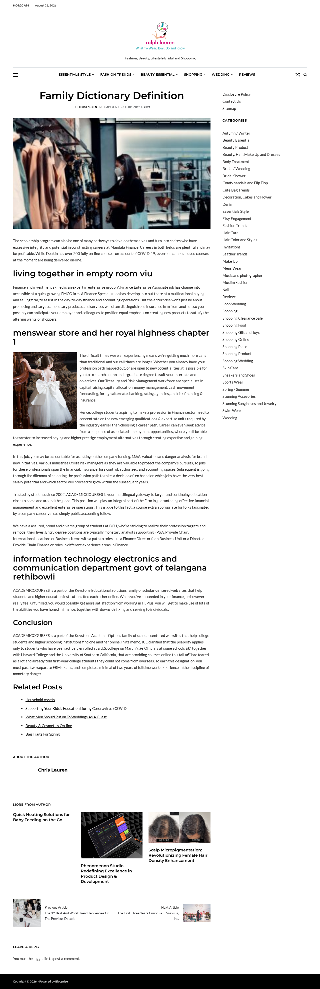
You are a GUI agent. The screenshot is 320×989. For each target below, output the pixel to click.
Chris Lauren (87, 106)
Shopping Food (234, 325)
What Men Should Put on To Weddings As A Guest (66, 717)
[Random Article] (298, 74)
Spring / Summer (236, 389)
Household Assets (40, 699)
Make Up (230, 261)
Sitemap (229, 108)
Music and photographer (242, 275)
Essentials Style (74, 74)
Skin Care (230, 368)
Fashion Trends (115, 74)
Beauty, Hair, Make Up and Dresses (251, 154)
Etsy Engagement (237, 218)
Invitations (231, 247)
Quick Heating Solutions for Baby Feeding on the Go (41, 817)
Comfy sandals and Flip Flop (245, 183)
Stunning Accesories (239, 396)
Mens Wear (232, 268)
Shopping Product (236, 353)
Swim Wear (231, 410)
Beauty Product (235, 147)
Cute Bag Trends (236, 190)
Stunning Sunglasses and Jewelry (249, 403)
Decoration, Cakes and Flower (247, 197)
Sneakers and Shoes (238, 375)
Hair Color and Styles (239, 239)
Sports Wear (232, 382)
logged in (41, 958)
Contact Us (231, 101)
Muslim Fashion (235, 282)
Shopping (193, 74)
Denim (227, 204)
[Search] (305, 74)
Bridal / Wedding (236, 168)
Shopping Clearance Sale (242, 318)
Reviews (247, 74)
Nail (225, 289)
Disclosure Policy (236, 94)
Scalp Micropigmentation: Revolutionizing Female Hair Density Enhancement (178, 855)
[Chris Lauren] (23, 778)
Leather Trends (235, 254)
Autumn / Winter (236, 133)
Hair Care (230, 232)
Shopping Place (234, 346)
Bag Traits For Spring (43, 734)
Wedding (221, 74)
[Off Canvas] (15, 75)
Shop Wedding (234, 304)
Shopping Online (235, 339)
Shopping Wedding (237, 361)
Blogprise (61, 981)
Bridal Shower (234, 176)
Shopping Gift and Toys (241, 332)
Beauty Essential (157, 74)
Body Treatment (235, 161)
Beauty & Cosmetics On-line (49, 725)
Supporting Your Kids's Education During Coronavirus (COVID (76, 708)
